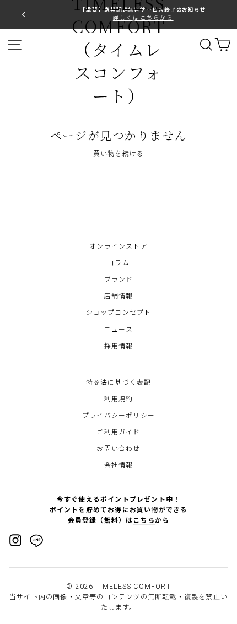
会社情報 (118, 465)
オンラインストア (118, 246)
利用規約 (118, 399)
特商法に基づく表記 (119, 382)
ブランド (118, 279)
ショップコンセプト (119, 312)
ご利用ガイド (118, 432)
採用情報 (118, 346)
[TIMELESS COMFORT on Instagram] (15, 540)
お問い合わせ (118, 449)
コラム (118, 263)
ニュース (118, 329)
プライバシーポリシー (118, 415)
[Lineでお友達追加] (36, 542)
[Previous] (24, 14)
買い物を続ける (118, 154)
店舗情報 (118, 296)
